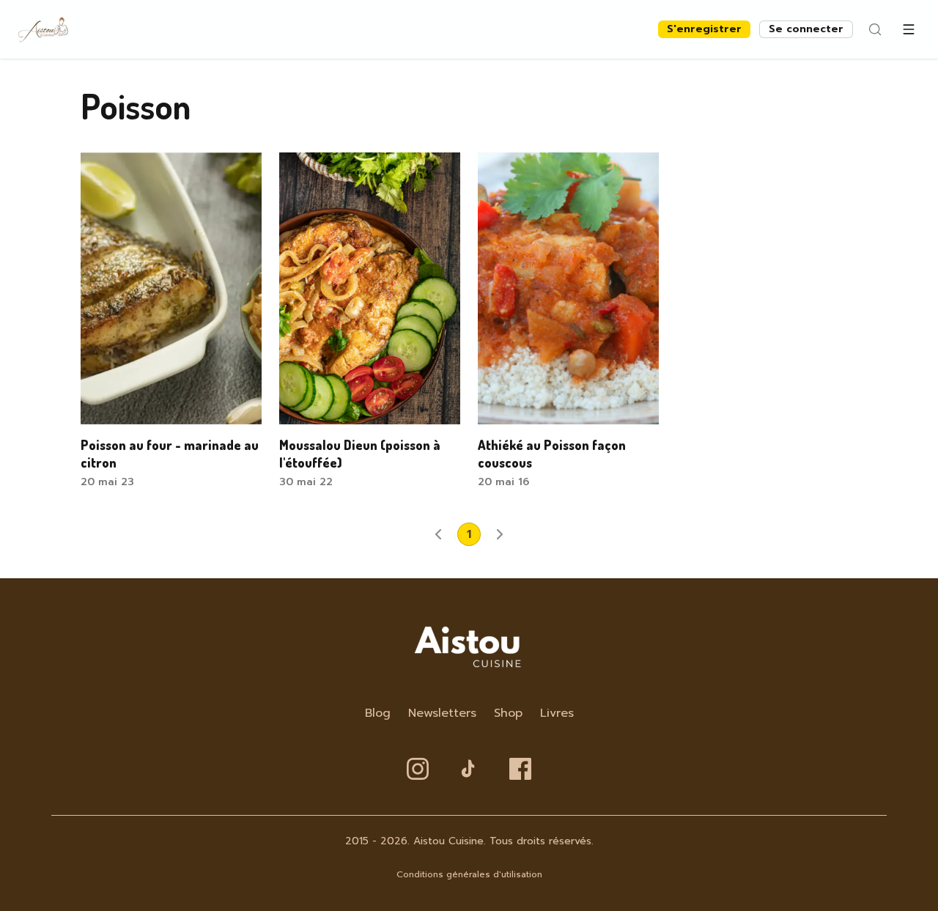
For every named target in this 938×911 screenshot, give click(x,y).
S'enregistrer (704, 29)
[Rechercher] (875, 29)
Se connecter (806, 29)
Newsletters (442, 713)
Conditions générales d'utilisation (469, 874)
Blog (378, 713)
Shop (508, 713)
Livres (557, 713)
